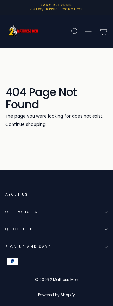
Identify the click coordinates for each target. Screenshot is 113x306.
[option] (56, 7)
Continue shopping (25, 124)
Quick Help (19, 229)
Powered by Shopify (56, 295)
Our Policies (21, 212)
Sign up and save (28, 246)
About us (16, 194)
